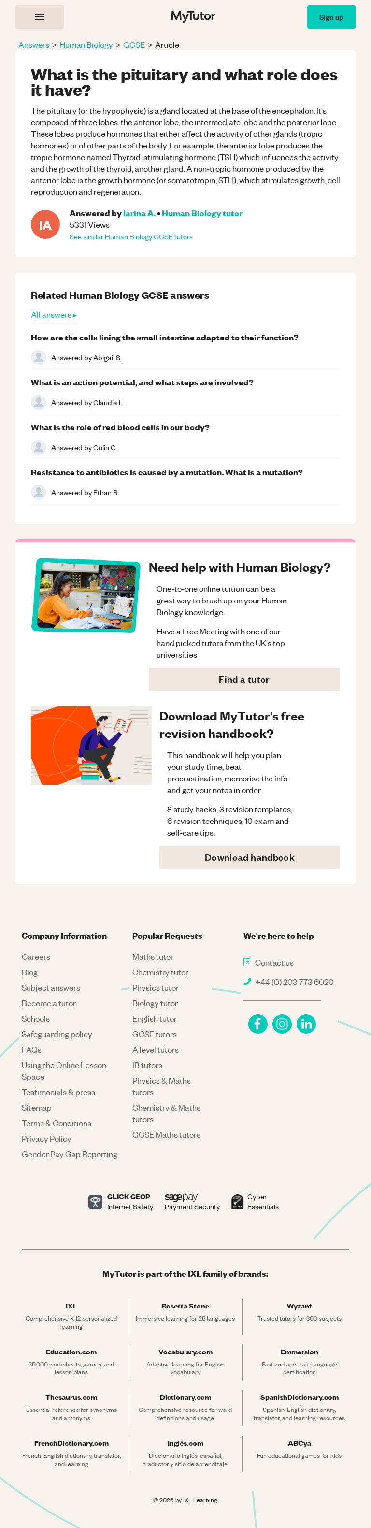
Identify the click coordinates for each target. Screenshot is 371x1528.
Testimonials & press (58, 1092)
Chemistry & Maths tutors (166, 1113)
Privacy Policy (46, 1138)
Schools (36, 1018)
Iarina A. (139, 212)
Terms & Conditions (56, 1122)
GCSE (134, 44)
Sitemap (37, 1107)
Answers (33, 44)
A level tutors (155, 1049)
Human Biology (86, 44)
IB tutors (147, 1064)
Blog (30, 972)
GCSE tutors (154, 1033)
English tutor (154, 1018)
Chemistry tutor (160, 972)
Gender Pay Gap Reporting (69, 1153)
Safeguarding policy (57, 1033)
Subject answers (51, 987)
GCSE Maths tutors (166, 1134)
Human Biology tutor (202, 212)
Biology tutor (155, 1003)
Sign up (331, 17)
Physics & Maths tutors (161, 1086)
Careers (36, 956)
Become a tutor (49, 1003)
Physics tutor (155, 987)
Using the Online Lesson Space (64, 1070)
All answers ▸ (54, 314)
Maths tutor (152, 956)
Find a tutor (244, 679)
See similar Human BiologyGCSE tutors (131, 236)
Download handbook (250, 857)
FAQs (32, 1049)
